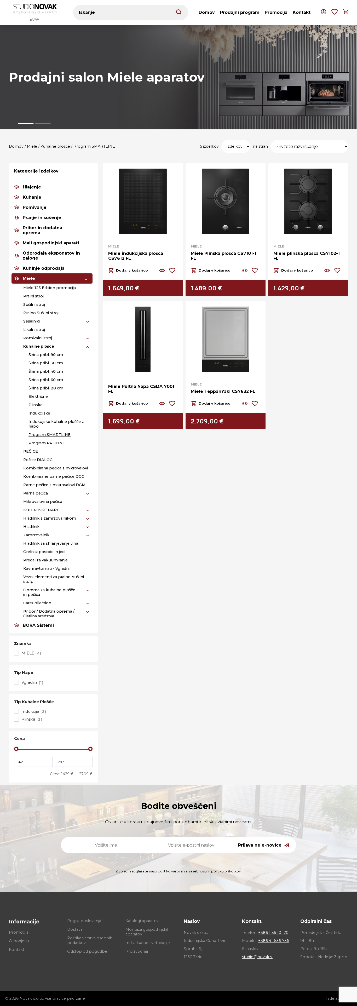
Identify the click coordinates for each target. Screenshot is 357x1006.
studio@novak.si (257, 957)
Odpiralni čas (316, 921)
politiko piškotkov (226, 871)
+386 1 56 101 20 (273, 932)
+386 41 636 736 (273, 940)
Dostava (75, 929)
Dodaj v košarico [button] (132, 270)
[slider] (16, 749)
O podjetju (19, 941)
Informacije (24, 921)
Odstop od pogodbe (87, 951)
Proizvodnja (136, 951)
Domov (207, 12)
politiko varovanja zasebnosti (182, 871)
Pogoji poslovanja (84, 920)
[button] (25, 123)
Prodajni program (240, 12)
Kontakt (301, 12)
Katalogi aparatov (142, 920)
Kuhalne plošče (55, 146)
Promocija (276, 12)
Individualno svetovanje (147, 942)
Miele (32, 146)
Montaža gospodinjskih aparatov (147, 931)
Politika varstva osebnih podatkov (89, 940)
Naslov (192, 921)
